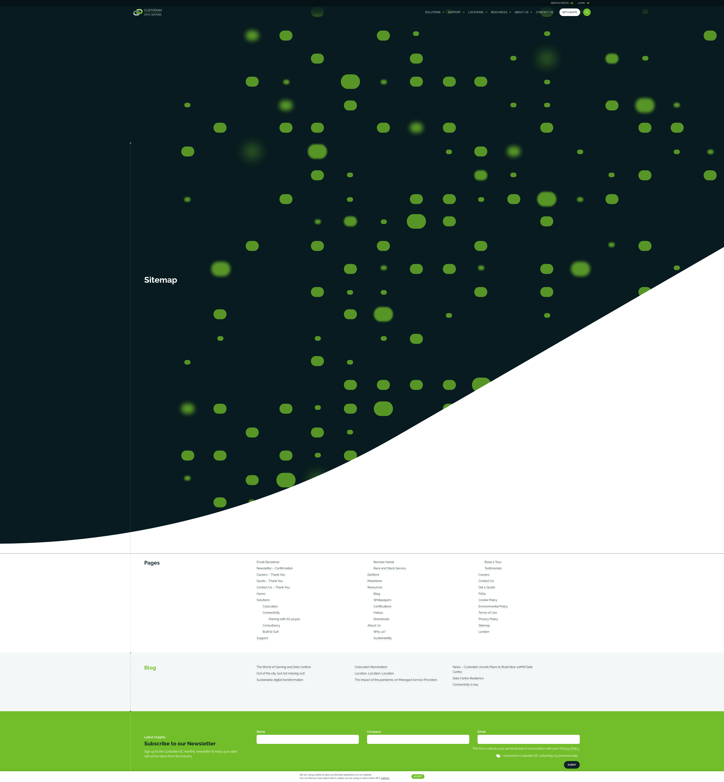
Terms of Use (488, 612)
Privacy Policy (488, 619)
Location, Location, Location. (374, 673)
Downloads (381, 619)
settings (385, 778)
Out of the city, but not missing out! (281, 673)
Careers (484, 574)
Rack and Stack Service (390, 568)
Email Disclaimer (268, 562)
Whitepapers (382, 600)
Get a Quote (569, 12)
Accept (418, 776)
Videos (378, 612)
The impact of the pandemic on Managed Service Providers (396, 680)
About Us (521, 12)
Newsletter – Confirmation (275, 568)
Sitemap (484, 625)
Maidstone (374, 581)
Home (261, 594)
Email (483, 732)
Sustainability (383, 638)
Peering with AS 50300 (284, 619)
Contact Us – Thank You (273, 587)
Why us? (380, 631)
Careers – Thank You (271, 574)
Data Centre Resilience (468, 678)
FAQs (482, 594)
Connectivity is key (465, 684)
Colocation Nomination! (371, 667)
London (484, 631)
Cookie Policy (488, 600)
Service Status (560, 3)
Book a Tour (493, 562)
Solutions (433, 12)
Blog (377, 594)
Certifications (382, 606)
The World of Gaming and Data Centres (284, 667)
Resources (499, 12)
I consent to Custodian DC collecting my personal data (541, 755)
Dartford (373, 574)
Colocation (270, 606)
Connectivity (271, 612)
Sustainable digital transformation (280, 680)
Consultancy (271, 625)
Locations (475, 12)
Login (581, 3)
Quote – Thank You (270, 581)
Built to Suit (270, 631)
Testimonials (493, 568)
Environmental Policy (493, 606)
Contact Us (544, 12)
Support (454, 12)
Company (374, 732)
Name (262, 732)
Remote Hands (384, 562)
